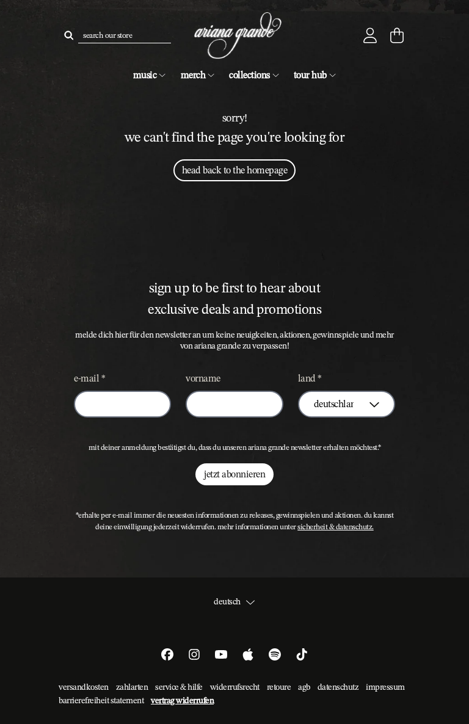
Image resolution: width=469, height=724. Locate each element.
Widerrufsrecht (235, 687)
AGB (304, 687)
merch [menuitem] (193, 75)
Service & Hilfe (179, 687)
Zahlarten (132, 687)
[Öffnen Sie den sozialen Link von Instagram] (194, 654)
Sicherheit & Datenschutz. (335, 526)
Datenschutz (338, 687)
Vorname (203, 378)
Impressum (385, 687)
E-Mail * (89, 378)
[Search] (68, 35)
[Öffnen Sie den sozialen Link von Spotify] (274, 654)
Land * (310, 378)
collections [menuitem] (249, 75)
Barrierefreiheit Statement (101, 700)
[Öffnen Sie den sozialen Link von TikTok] (301, 654)
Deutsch (227, 602)
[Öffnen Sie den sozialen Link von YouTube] (221, 654)
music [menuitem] (145, 75)
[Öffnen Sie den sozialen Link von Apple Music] (247, 654)
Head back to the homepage (235, 170)
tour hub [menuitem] (310, 75)
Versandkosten (84, 687)
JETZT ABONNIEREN (234, 474)
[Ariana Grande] (234, 36)
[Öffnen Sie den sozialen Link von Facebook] (167, 654)
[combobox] (124, 35)
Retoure (279, 687)
